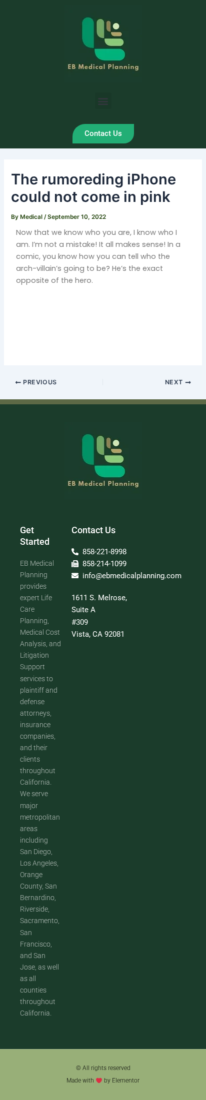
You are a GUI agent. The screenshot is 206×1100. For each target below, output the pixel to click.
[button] (103, 100)
